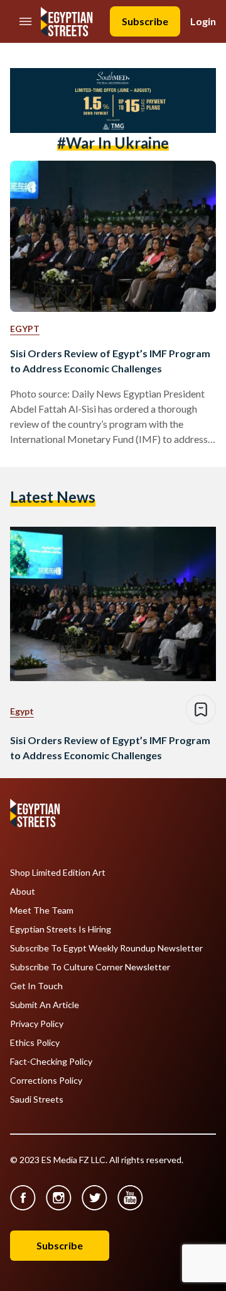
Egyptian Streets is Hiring (60, 929)
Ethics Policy (35, 1043)
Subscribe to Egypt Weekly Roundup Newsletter (106, 948)
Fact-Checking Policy (51, 1062)
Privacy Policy (36, 1024)
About (22, 891)
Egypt (25, 328)
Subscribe (145, 21)
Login (203, 21)
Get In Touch (36, 986)
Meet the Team (41, 910)
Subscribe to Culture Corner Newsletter (90, 967)
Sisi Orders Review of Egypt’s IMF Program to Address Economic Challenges (110, 360)
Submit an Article (44, 1005)
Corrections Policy (46, 1081)
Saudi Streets (36, 1099)
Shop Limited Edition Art (57, 873)
